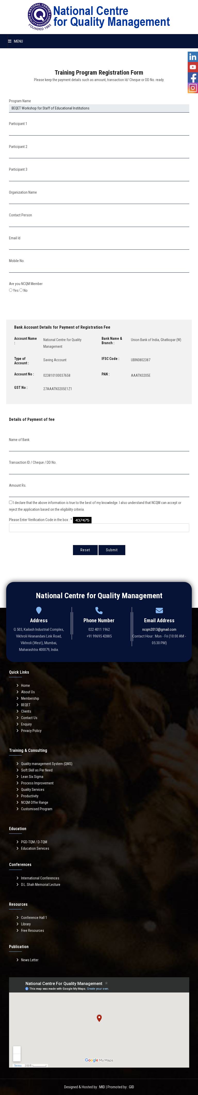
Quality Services (32, 789)
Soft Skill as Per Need (37, 770)
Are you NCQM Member (26, 284)
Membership (30, 698)
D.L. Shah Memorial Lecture (40, 885)
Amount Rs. (17, 485)
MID (102, 1087)
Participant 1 (18, 124)
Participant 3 (18, 169)
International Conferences (40, 878)
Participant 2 (18, 147)
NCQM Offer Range (34, 802)
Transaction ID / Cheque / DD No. (32, 462)
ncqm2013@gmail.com (159, 629)
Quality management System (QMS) (46, 764)
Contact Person (20, 215)
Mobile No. (16, 261)
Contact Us (29, 718)
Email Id (14, 238)
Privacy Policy (31, 731)
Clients (26, 711)
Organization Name (23, 192)
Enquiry (26, 724)
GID (131, 1087)
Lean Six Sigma (32, 777)
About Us (28, 692)
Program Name (20, 101)
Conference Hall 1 (34, 918)
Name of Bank (19, 440)
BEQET (25, 705)
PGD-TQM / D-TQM (34, 842)
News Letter (29, 960)
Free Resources (32, 930)
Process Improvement (37, 783)
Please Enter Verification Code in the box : (40, 520)
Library (26, 924)
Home (25, 685)
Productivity (29, 796)
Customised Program (36, 809)
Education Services (35, 848)
